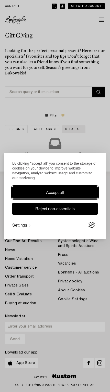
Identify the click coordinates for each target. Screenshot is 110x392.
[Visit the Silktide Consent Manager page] (91, 225)
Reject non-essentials (55, 209)
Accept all (55, 192)
